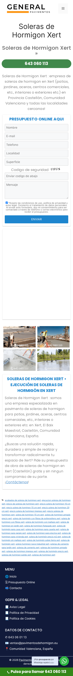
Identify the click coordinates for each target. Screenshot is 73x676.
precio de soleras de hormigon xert (22, 503)
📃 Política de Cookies (20, 618)
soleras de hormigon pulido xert (16, 555)
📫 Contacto (13, 588)
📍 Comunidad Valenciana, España (29, 648)
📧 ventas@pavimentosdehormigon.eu (31, 643)
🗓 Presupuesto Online (20, 582)
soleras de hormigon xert (43, 555)
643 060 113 (36, 63)
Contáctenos (17, 482)
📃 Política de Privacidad (22, 612)
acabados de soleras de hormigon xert (23, 500)
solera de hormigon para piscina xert (44, 533)
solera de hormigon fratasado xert (40, 525)
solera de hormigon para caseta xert (42, 529)
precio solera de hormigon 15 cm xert (23, 507)
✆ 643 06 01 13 (16, 637)
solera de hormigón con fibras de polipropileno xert (36, 518)
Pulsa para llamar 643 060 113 (38, 671)
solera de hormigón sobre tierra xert (43, 540)
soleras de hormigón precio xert (53, 551)
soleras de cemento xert (28, 547)
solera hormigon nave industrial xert (32, 544)
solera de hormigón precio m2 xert (45, 536)
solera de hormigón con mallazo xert (42, 522)
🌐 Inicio (10, 576)
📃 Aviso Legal (15, 607)
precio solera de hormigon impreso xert (28, 511)
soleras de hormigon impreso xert (21, 551)
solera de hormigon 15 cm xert (30, 514)
